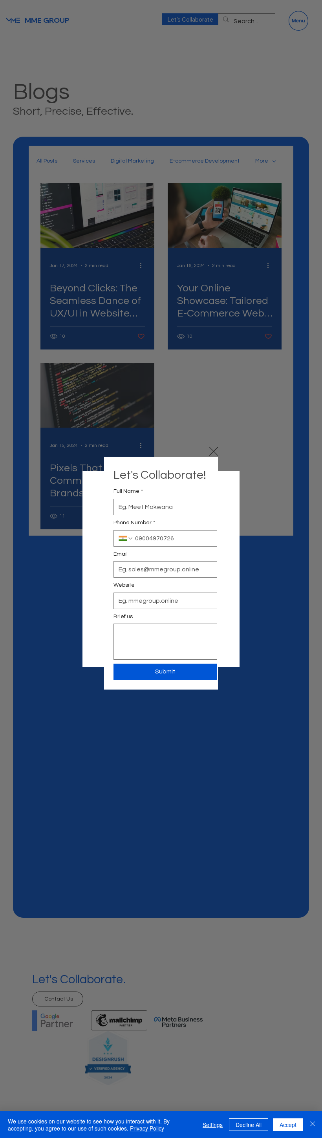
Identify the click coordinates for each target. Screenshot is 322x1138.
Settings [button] (213, 1125)
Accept (288, 1125)
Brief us (123, 616)
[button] (213, 451)
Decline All (249, 1125)
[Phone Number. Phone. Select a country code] (126, 538)
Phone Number (134, 522)
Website (124, 585)
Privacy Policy (147, 1128)
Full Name (128, 491)
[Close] (312, 1125)
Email (120, 554)
